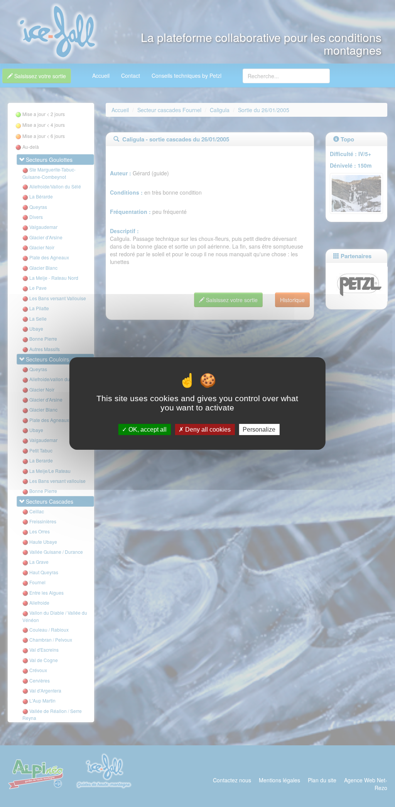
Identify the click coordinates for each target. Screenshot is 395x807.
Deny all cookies (207, 429)
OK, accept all (147, 429)
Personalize (259, 429)
